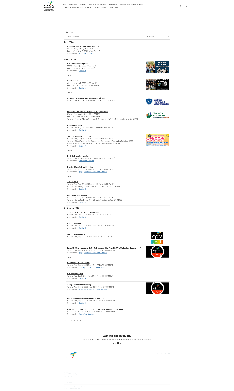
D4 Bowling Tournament (77, 195)
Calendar (122, 378)
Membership (123, 375)
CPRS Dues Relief (74, 81)
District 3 (82, 130)
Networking (122, 373)
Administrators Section (88, 53)
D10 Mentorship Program (77, 64)
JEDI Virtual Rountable (76, 234)
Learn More (117, 343)
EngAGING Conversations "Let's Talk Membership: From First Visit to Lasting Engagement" (104, 248)
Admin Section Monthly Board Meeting (83, 46)
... (83, 321)
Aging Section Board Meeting (79, 285)
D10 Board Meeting (75, 274)
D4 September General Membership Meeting (85, 298)
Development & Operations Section (93, 267)
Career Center (95, 376)
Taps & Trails (72, 182)
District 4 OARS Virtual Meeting (80, 167)
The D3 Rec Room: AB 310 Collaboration (83, 212)
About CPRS (94, 373)
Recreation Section (86, 161)
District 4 (82, 202)
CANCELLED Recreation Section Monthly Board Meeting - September (95, 309)
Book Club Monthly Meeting (78, 156)
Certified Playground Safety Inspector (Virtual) (86, 98)
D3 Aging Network (74, 125)
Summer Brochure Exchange (79, 136)
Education (94, 375)
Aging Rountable (74, 223)
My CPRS (122, 376)
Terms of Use (149, 374)
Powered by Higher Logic (162, 387)
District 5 (82, 228)
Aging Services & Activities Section (93, 172)
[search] (178, 6)
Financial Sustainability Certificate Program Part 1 (87, 112)
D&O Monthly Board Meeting (78, 263)
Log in (186, 6)
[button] (70, 75)
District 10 (82, 71)
